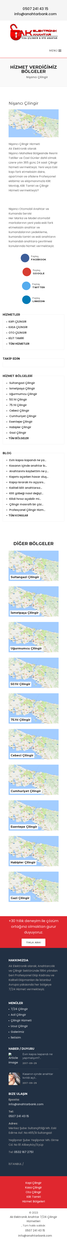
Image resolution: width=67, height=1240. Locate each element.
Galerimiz (17, 1032)
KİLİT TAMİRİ (16, 338)
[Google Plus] (27, 272)
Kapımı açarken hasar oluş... (28, 477)
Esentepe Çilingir (21, 421)
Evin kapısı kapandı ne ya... (27, 460)
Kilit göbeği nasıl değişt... (26, 493)
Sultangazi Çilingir (22, 383)
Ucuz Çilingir (19, 1026)
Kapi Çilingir (33, 1183)
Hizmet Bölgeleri (33, 1201)
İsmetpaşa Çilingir (22, 388)
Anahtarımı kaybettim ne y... (28, 471)
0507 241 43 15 (35, 9)
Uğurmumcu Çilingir (23, 394)
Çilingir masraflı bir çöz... (26, 504)
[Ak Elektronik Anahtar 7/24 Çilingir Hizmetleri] (34, 32)
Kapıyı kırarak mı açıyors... (27, 482)
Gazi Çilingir (17, 433)
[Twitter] (26, 286)
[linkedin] (26, 299)
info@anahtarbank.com (35, 14)
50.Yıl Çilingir (18, 399)
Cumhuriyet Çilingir (22, 416)
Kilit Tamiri (33, 1197)
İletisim (16, 1037)
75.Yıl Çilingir (18, 405)
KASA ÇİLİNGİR (18, 327)
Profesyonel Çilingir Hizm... (27, 510)
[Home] (20, 77)
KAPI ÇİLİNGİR (17, 321)
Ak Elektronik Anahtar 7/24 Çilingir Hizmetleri (33, 1219)
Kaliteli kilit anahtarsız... (25, 488)
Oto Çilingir (33, 1192)
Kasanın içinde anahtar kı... (28, 466)
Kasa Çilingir (33, 1187)
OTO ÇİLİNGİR (18, 333)
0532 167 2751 (23, 1152)
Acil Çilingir (18, 1015)
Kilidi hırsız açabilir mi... (25, 499)
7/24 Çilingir (19, 1009)
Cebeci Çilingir (19, 410)
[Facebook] (25, 258)
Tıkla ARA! (33, 942)
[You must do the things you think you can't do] (14, 1059)
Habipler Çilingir (20, 427)
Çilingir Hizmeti (21, 1020)
